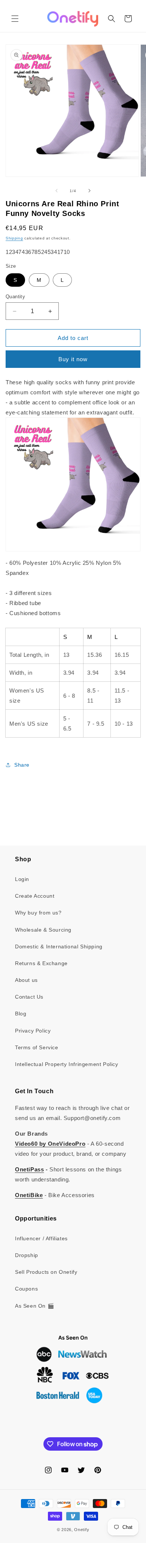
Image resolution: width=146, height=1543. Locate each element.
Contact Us (29, 997)
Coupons (26, 1289)
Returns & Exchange (41, 963)
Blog (20, 1014)
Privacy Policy (33, 1031)
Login (22, 879)
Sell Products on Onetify (46, 1272)
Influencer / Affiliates (41, 1238)
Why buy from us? (38, 913)
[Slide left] (56, 190)
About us (26, 980)
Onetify (81, 1529)
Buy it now (73, 359)
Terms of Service (36, 1047)
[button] (15, 18)
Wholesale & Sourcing (43, 930)
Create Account (34, 896)
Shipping (14, 238)
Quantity (15, 296)
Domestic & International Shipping (59, 946)
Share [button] (22, 765)
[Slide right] (89, 190)
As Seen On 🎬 (34, 1306)
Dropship (26, 1255)
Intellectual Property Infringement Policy (66, 1064)
